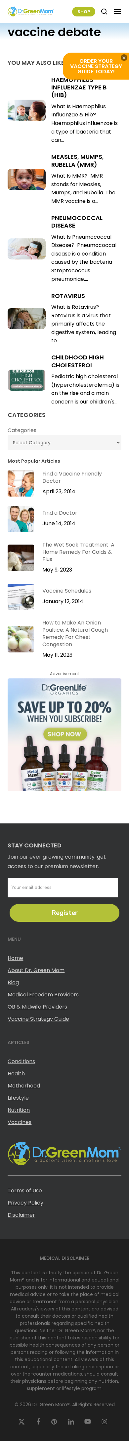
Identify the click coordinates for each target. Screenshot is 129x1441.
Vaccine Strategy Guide (38, 1019)
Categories (22, 430)
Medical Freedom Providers (43, 994)
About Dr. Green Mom (36, 970)
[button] (117, 11)
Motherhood (24, 1085)
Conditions (21, 1061)
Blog (13, 982)
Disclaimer (21, 1215)
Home (15, 958)
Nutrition (19, 1110)
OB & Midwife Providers (37, 1007)
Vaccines (19, 1122)
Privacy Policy (25, 1203)
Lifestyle (18, 1098)
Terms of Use (25, 1190)
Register (64, 912)
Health (16, 1073)
